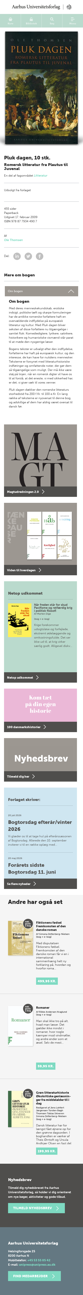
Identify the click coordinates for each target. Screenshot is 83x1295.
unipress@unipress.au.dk (37, 1264)
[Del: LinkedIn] (17, 256)
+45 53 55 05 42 (38, 1260)
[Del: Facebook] (39, 256)
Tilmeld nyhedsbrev (32, 1208)
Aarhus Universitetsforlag (41, 7)
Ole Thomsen (13, 240)
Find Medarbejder (30, 1276)
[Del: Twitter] (29, 256)
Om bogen (15, 291)
